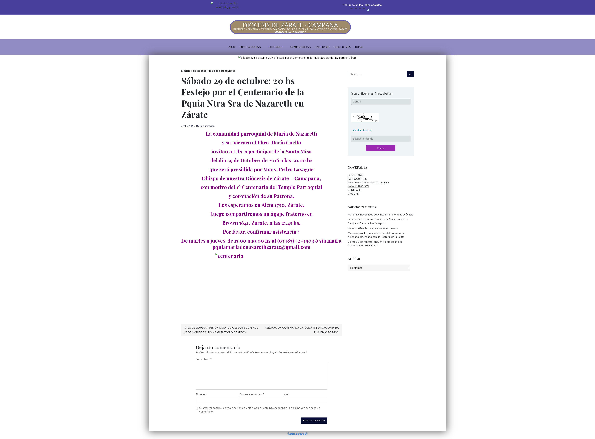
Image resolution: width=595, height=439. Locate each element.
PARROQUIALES (357, 178)
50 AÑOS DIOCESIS (300, 47)
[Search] (410, 74)
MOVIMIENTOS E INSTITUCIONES (368, 182)
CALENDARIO (322, 47)
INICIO (231, 47)
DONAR (359, 47)
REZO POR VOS (342, 47)
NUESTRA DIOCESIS (250, 47)
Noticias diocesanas (194, 70)
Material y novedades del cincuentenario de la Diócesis (380, 214)
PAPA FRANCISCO (358, 186)
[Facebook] (351, 10)
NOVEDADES (275, 47)
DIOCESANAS (356, 175)
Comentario (204, 359)
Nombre (202, 394)
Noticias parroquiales (221, 70)
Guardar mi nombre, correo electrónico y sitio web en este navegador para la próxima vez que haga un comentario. (259, 409)
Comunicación (207, 126)
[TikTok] (368, 10)
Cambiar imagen (362, 130)
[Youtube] (360, 10)
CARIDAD (353, 193)
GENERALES (355, 189)
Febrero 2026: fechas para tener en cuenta (373, 228)
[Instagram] (364, 10)
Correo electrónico (252, 394)
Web (286, 394)
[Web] (373, 10)
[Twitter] (356, 10)
